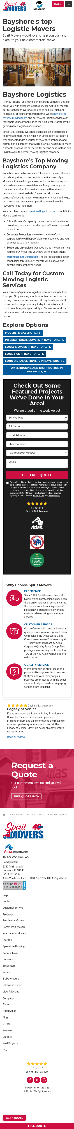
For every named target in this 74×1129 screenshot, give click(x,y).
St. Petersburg (11, 978)
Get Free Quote (37, 475)
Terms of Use (38, 496)
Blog (5, 1017)
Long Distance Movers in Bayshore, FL (34, 361)
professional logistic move (40, 211)
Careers (7, 1036)
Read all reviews (16, 736)
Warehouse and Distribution (22, 256)
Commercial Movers (14, 926)
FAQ (5, 1049)
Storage (7, 939)
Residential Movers (13, 920)
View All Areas (11, 991)
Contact (7, 901)
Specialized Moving (14, 946)
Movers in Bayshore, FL (23, 332)
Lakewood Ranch (12, 985)
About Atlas (9, 1010)
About (6, 1004)
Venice (6, 972)
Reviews (7, 1030)
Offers (6, 1023)
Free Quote (37, 1126)
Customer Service (13, 907)
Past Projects (10, 1043)
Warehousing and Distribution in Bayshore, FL (37, 369)
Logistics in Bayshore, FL (24, 354)
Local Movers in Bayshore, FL (28, 346)
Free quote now (26, 796)
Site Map (44, 1087)
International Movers (14, 933)
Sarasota (8, 959)
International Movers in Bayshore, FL (34, 339)
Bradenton (9, 965)
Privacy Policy (54, 496)
